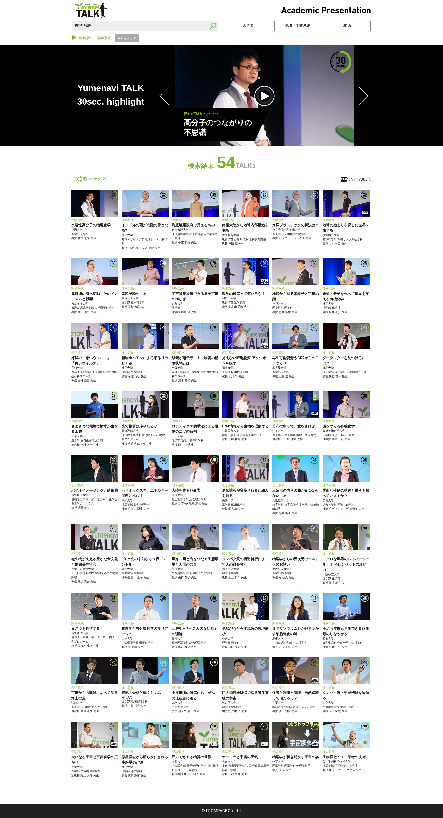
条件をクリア (127, 38)
